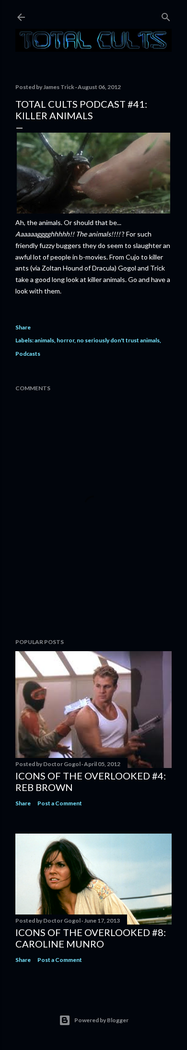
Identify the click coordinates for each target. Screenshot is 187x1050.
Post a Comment (59, 803)
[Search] (166, 15)
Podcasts (27, 353)
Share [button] (23, 327)
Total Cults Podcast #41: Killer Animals (81, 109)
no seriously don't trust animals (118, 340)
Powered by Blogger (101, 1020)
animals (44, 340)
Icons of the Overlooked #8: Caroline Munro (90, 937)
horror (65, 340)
